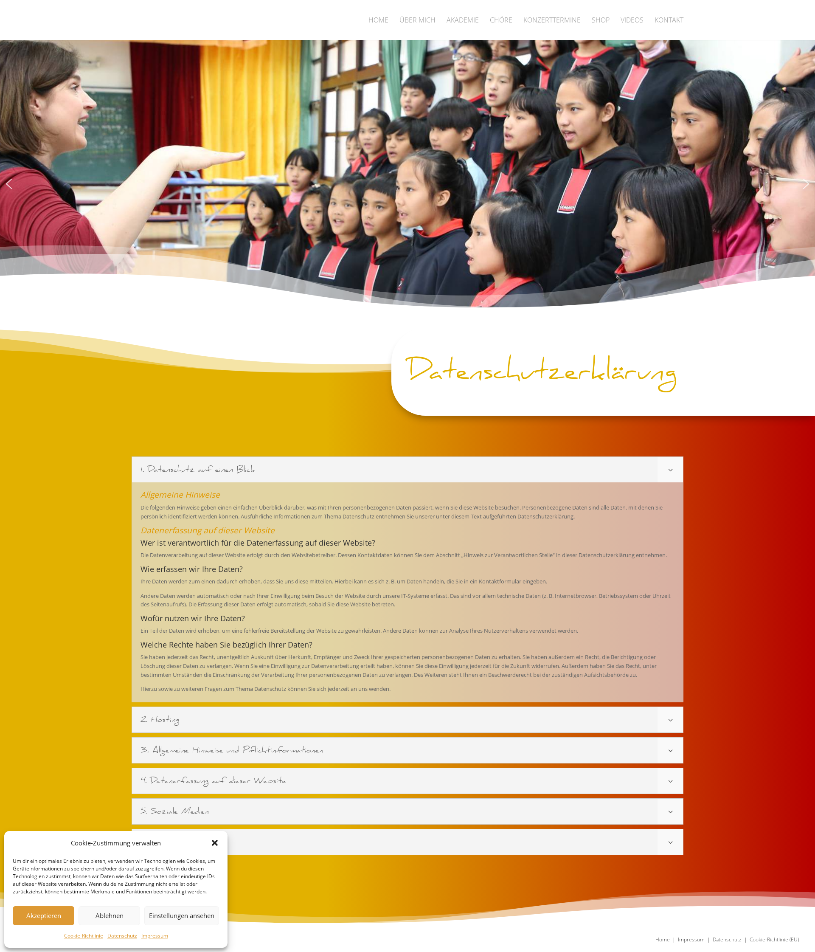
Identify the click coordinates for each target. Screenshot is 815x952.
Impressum (154, 935)
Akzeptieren (43, 915)
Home (378, 21)
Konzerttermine (552, 21)
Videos (632, 21)
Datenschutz (122, 935)
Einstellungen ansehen (181, 915)
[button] (215, 843)
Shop (601, 21)
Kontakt (669, 21)
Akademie (463, 21)
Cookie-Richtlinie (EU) (774, 939)
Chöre (501, 21)
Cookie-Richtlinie (83, 935)
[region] (407, 183)
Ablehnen (110, 915)
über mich (417, 21)
